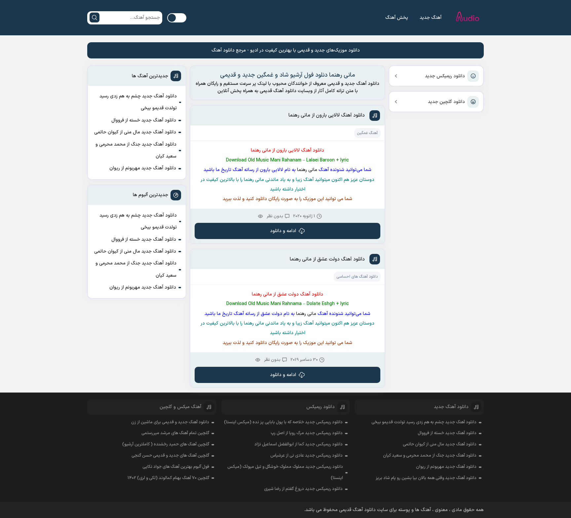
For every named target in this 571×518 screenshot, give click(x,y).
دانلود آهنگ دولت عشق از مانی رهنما (327, 259)
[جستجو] (94, 17)
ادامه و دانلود (283, 230)
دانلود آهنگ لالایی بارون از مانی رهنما (326, 115)
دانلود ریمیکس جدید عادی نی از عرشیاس (306, 455)
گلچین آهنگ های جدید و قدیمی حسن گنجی (170, 455)
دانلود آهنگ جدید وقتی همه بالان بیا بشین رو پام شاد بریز (426, 478)
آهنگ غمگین (367, 133)
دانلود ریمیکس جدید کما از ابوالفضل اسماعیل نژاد (298, 444)
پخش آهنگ (396, 17)
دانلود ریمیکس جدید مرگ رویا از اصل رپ (307, 433)
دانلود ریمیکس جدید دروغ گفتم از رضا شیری (303, 489)
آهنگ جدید (430, 17)
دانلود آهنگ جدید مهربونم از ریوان (142, 168)
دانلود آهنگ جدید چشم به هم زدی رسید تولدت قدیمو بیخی (138, 102)
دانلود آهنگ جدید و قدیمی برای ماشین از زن (170, 422)
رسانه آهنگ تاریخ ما (236, 169)
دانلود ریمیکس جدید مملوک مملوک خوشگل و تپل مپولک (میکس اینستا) (285, 472)
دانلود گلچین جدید (446, 101)
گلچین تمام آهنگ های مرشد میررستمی (175, 433)
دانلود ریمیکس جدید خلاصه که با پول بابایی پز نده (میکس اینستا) (283, 422)
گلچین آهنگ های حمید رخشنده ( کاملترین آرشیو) (165, 444)
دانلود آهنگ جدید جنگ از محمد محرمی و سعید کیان (135, 150)
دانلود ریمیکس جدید (445, 76)
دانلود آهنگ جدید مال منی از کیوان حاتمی (135, 132)
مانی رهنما (306, 169)
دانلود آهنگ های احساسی (357, 277)
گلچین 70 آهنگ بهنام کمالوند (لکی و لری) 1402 (168, 478)
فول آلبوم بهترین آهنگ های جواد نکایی (175, 467)
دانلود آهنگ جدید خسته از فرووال (143, 120)
